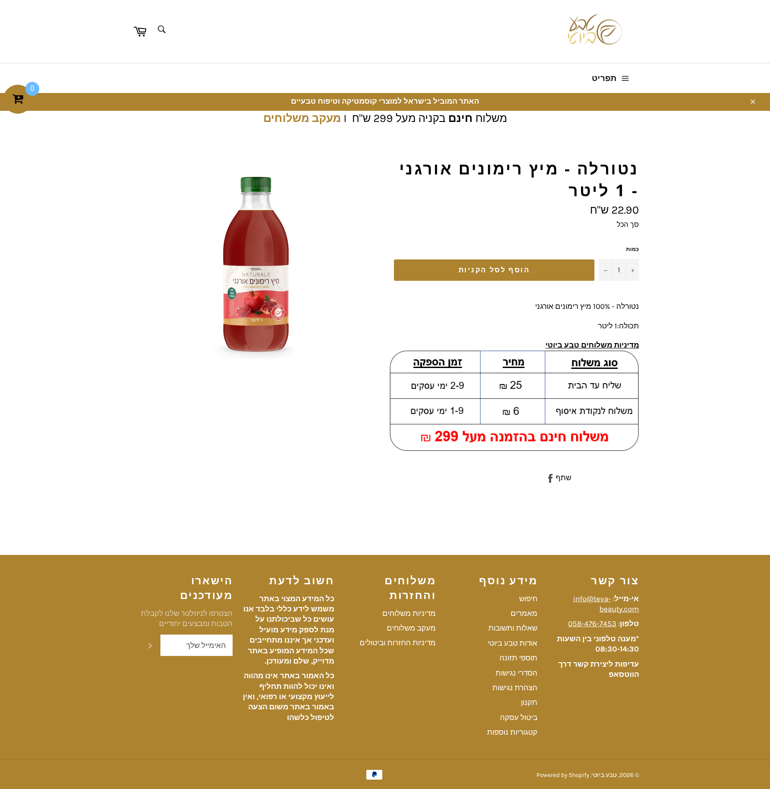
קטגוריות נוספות (512, 732)
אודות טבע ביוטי (512, 643)
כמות (632, 249)
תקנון (529, 702)
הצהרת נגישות (514, 687)
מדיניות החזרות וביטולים (398, 642)
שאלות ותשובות (512, 627)
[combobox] (161, 30)
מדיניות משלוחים (409, 613)
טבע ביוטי (604, 775)
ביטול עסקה (518, 717)
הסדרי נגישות (516, 672)
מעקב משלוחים (302, 118)
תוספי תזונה (518, 657)
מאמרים (524, 613)
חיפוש (528, 598)
